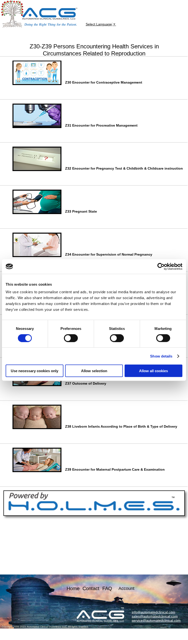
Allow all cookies (153, 371)
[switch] (71, 338)
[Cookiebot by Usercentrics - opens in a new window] (161, 266)
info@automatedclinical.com (153, 612)
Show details (161, 356)
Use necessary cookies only (34, 371)
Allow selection (94, 371)
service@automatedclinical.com (156, 620)
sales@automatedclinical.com (155, 616)
